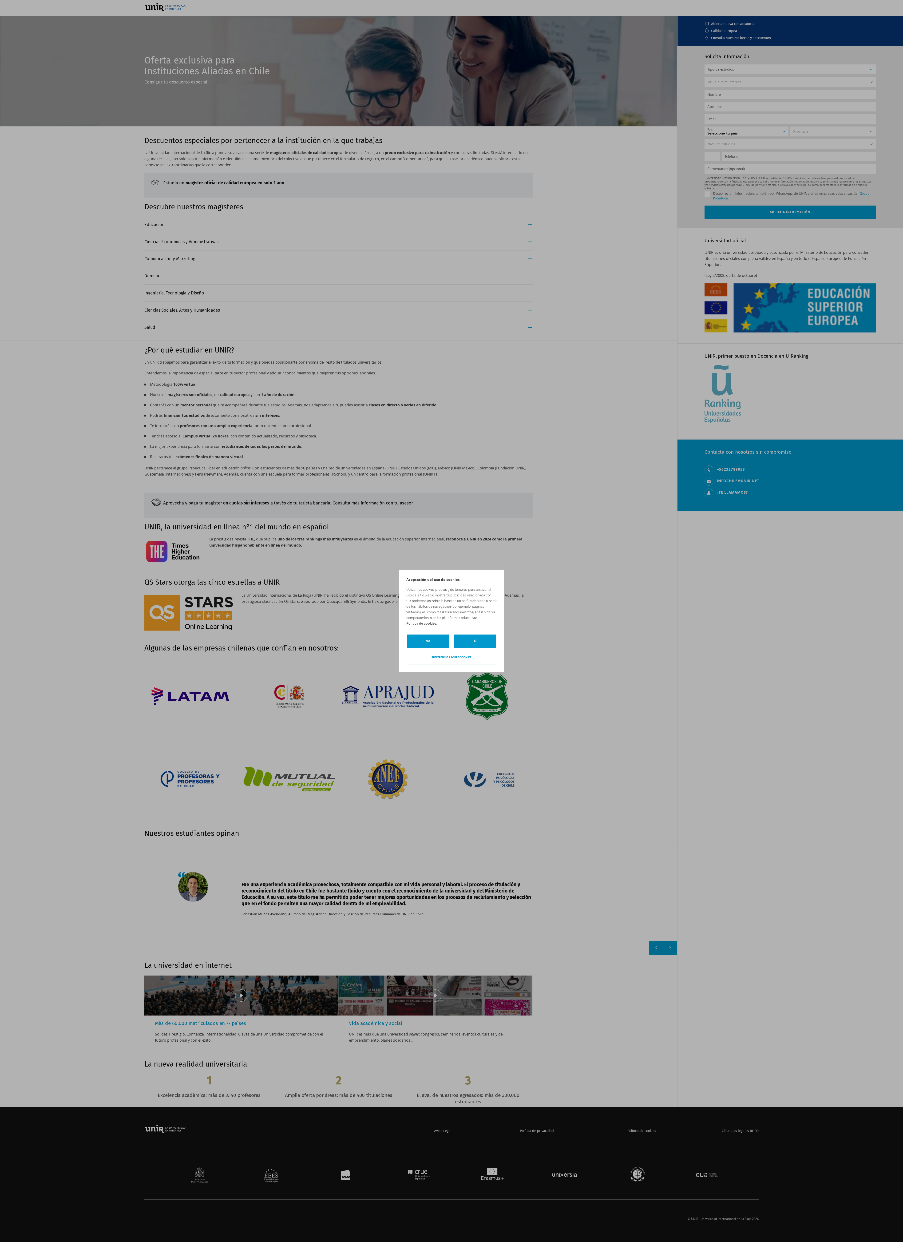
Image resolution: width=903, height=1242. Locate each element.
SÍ (475, 641)
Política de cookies (421, 623)
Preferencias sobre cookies (451, 657)
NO (428, 641)
